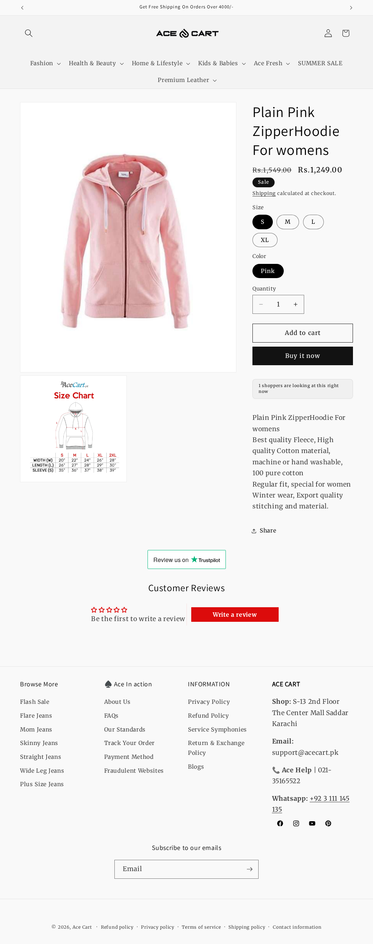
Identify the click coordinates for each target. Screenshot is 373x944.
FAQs (111, 715)
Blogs (196, 766)
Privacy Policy (209, 701)
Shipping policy (247, 927)
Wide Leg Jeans (42, 770)
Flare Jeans (36, 715)
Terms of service (201, 927)
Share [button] (268, 530)
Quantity (264, 288)
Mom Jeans (36, 729)
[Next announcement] (351, 7)
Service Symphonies (217, 729)
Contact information (297, 927)
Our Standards (125, 729)
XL (265, 240)
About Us (117, 701)
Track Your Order (129, 743)
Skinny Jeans (39, 743)
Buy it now (302, 356)
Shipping (264, 193)
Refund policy (117, 927)
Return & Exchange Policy (216, 748)
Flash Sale (35, 701)
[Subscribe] (249, 869)
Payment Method (129, 756)
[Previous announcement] (22, 7)
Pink (268, 271)
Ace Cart (83, 927)
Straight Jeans (40, 756)
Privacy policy (157, 927)
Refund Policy (208, 715)
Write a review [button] (235, 614)
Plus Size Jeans (42, 784)
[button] (29, 33)
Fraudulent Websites (134, 770)
